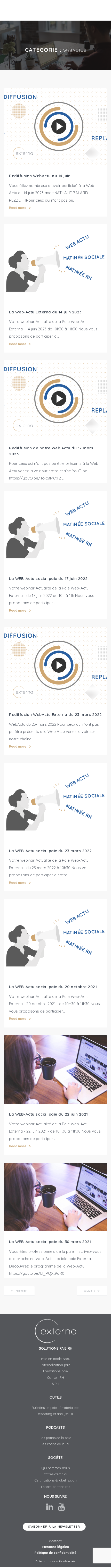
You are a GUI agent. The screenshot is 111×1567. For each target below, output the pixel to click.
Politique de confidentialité (55, 1553)
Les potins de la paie (55, 1438)
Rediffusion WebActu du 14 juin (39, 175)
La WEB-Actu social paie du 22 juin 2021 (48, 1114)
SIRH (55, 1384)
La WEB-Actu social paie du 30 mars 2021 (50, 1241)
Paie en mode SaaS (55, 1359)
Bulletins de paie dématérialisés (55, 1408)
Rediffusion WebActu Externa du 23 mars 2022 (55, 714)
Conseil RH (55, 1377)
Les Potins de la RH (55, 1444)
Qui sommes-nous (56, 1468)
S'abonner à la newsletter (54, 1526)
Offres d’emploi (55, 1474)
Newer (21, 1290)
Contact (55, 1541)
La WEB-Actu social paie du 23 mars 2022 (50, 850)
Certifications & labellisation (56, 1480)
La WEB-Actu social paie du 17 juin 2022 (48, 578)
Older (90, 1290)
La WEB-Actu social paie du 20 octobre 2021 (53, 986)
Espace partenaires (55, 1487)
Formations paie (55, 1371)
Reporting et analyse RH (55, 1414)
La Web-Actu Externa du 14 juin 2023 (45, 312)
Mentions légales (55, 1547)
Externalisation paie (55, 1365)
